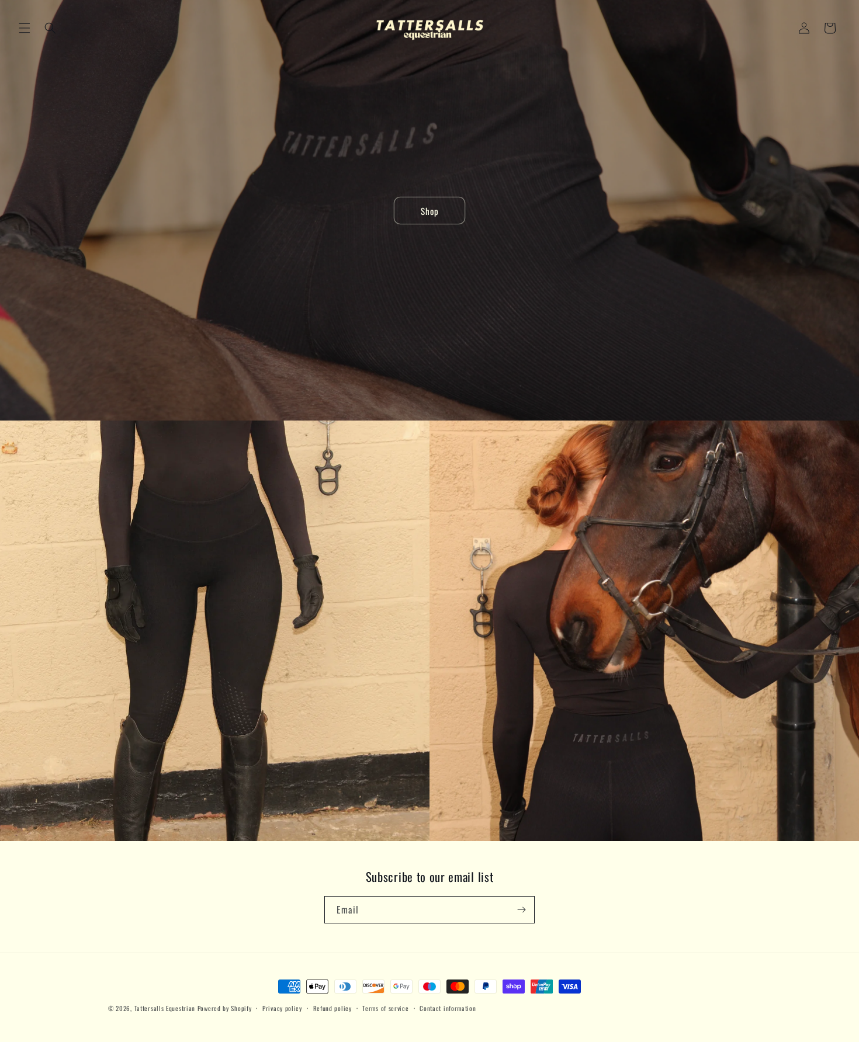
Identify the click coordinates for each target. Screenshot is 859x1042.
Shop (430, 210)
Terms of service (385, 1008)
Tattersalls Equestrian (166, 1008)
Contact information (448, 1008)
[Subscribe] (521, 909)
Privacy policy (282, 1008)
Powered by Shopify (225, 1008)
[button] (24, 28)
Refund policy (332, 1008)
